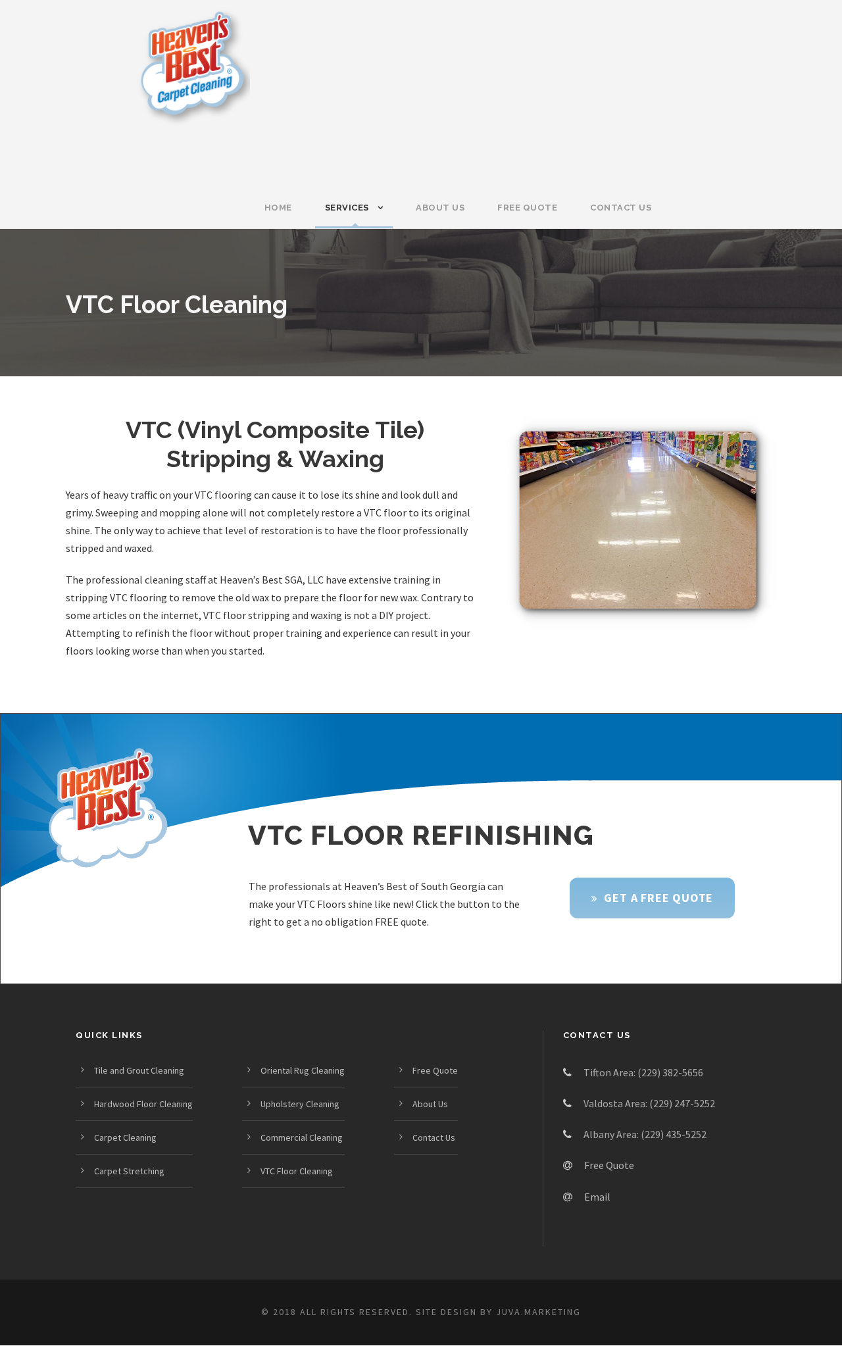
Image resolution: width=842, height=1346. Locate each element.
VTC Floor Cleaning (296, 1171)
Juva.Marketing (538, 1312)
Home (278, 207)
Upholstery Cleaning (299, 1104)
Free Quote (527, 207)
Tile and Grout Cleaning (139, 1070)
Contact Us (620, 207)
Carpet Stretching (129, 1171)
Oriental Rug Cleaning (302, 1070)
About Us (440, 207)
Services (347, 207)
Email (597, 1196)
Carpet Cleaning (125, 1137)
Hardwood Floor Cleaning (143, 1104)
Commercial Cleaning (301, 1137)
